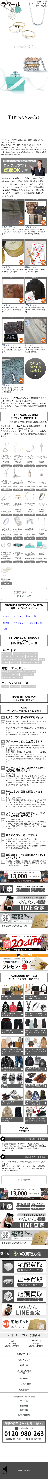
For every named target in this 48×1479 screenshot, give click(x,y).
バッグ (6, 616)
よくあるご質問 (24, 1384)
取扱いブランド (24, 1354)
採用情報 (24, 1410)
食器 (5, 629)
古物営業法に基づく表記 (24, 1396)
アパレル (17, 616)
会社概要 (24, 1406)
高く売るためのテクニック (24, 1372)
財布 (28, 616)
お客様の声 (24, 1179)
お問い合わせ (24, 1415)
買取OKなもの (24, 1360)
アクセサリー (19, 623)
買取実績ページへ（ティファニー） (24, 594)
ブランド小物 (36, 623)
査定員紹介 (24, 1378)
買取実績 (24, 1365)
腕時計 (6, 623)
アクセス (24, 1401)
